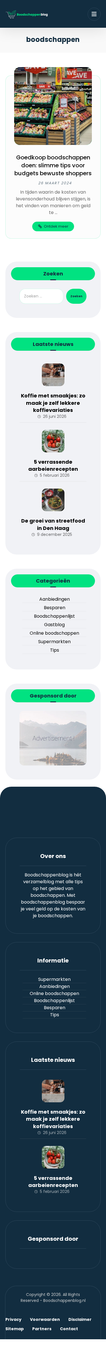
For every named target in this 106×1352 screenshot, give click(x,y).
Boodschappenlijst (54, 616)
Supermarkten (54, 641)
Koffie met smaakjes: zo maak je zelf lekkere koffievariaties (53, 402)
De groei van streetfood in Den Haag (53, 524)
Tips (54, 650)
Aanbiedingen (54, 599)
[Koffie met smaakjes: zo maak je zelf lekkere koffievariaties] (53, 374)
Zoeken (76, 296)
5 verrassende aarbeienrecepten (53, 465)
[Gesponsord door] (53, 738)
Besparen (54, 607)
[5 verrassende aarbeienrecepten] (53, 441)
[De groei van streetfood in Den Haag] (53, 500)
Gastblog (54, 624)
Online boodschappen (54, 633)
